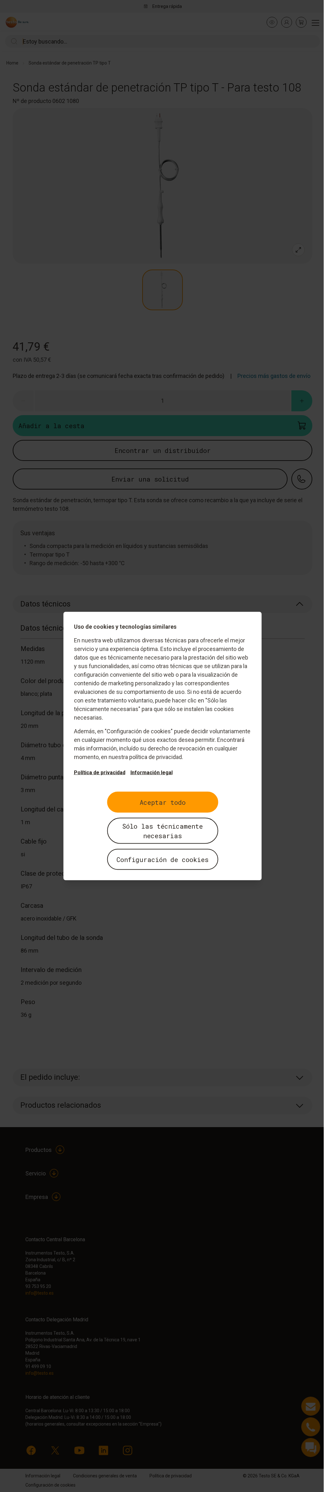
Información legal (151, 773)
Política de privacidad (99, 773)
